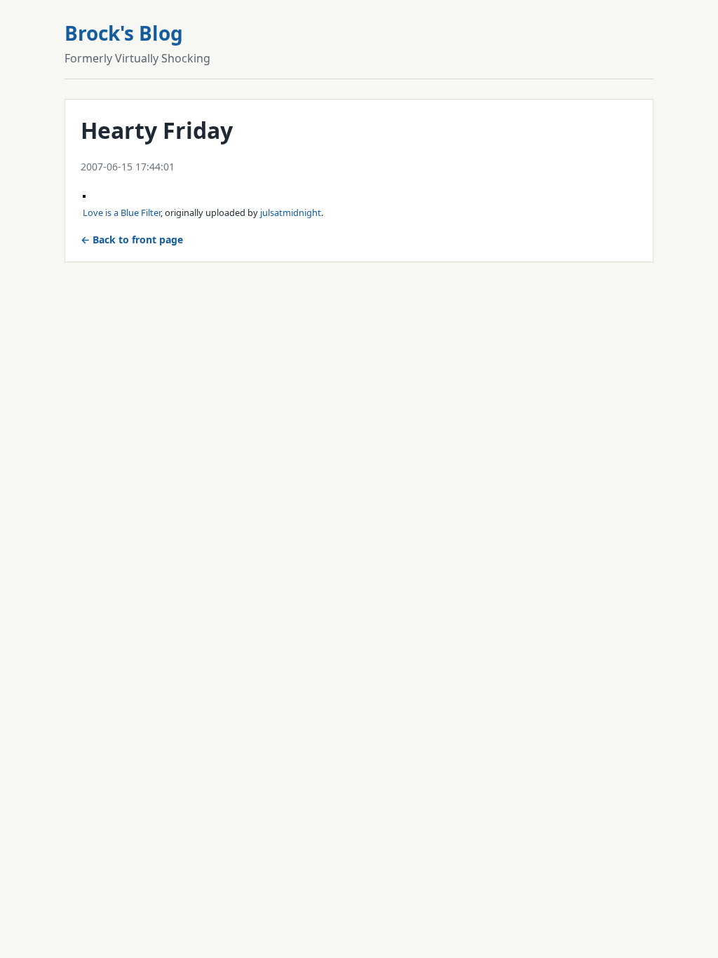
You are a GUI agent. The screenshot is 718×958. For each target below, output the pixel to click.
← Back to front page (132, 239)
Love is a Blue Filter (122, 212)
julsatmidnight (290, 212)
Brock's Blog (124, 33)
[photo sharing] (84, 193)
